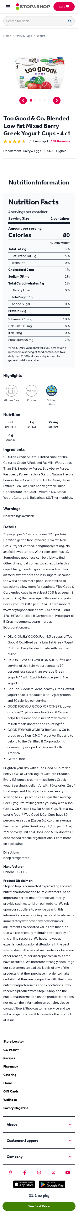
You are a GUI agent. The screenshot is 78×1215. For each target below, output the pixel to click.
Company (15, 1156)
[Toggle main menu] (7, 6)
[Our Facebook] (24, 1172)
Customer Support (22, 1140)
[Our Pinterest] (10, 1172)
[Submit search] (69, 21)
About (12, 1124)
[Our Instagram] (39, 1172)
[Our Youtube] (67, 1172)
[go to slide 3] (40, 100)
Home (7, 36)
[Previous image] (23, 100)
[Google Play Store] (52, 1184)
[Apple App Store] (24, 1184)
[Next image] (57, 100)
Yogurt (41, 36)
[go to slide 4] (44, 100)
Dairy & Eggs (24, 36)
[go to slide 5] (49, 100)
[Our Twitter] (53, 1172)
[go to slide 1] (31, 100)
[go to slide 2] (35, 100)
